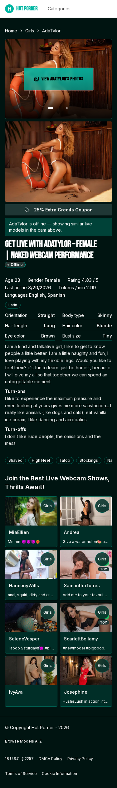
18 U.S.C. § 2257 (19, 758)
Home (11, 30)
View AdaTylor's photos (66, 81)
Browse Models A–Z (23, 741)
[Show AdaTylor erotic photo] (50, 108)
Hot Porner (22, 8)
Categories (59, 8)
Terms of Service (21, 773)
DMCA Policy (50, 758)
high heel (41, 460)
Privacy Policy (80, 758)
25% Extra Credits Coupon (67, 211)
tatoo (64, 460)
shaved (15, 460)
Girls (29, 30)
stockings (89, 460)
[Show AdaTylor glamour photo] (67, 108)
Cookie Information (59, 773)
